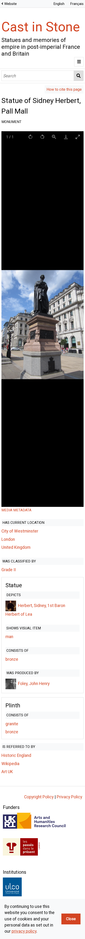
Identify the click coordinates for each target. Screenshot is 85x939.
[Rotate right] (30, 136)
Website (10, 4)
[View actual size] (54, 136)
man (9, 636)
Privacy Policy (69, 797)
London (8, 539)
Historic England (16, 755)
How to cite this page (64, 89)
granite (11, 724)
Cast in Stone (40, 27)
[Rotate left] (42, 136)
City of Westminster (19, 531)
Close (71, 919)
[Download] (66, 136)
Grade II (8, 569)
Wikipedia (10, 763)
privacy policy (24, 931)
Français (77, 4)
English (58, 4)
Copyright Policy (39, 797)
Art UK (7, 771)
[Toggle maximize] (78, 136)
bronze (11, 659)
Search (79, 75)
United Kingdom (15, 547)
